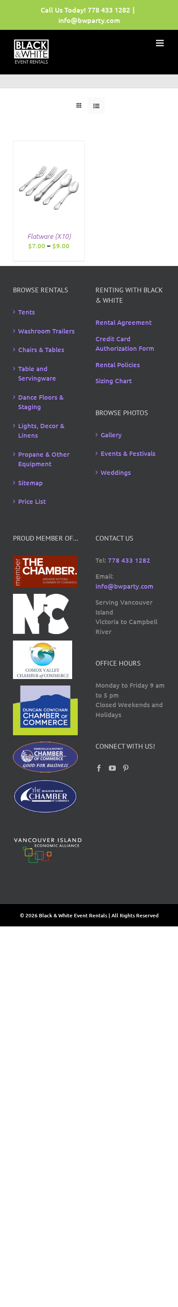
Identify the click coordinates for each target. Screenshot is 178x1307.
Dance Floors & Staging (41, 402)
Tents (26, 312)
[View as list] (96, 105)
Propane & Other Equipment (44, 459)
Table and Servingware (37, 373)
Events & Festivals (128, 453)
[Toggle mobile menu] (160, 43)
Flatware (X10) (49, 235)
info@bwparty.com (89, 20)
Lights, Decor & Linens (41, 430)
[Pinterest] (125, 768)
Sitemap (30, 482)
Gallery (111, 434)
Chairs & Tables (41, 349)
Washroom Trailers (46, 331)
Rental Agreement (123, 322)
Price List (32, 501)
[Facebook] (98, 768)
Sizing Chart (113, 380)
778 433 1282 (109, 9)
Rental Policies (117, 364)
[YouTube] (112, 768)
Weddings (116, 472)
